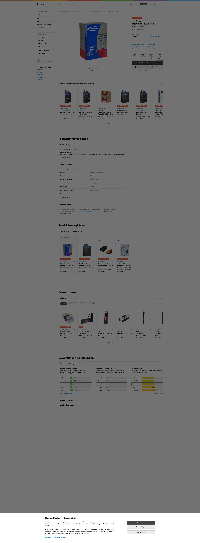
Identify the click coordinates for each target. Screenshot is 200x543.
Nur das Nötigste (141, 527)
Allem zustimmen (141, 523)
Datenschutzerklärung (59, 537)
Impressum (48, 537)
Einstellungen (141, 532)
